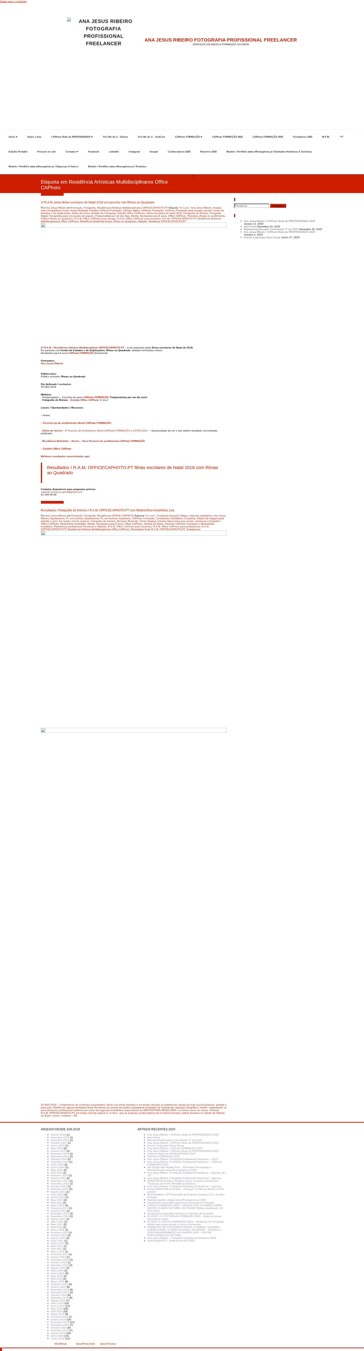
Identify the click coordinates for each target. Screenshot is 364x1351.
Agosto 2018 (58, 1333)
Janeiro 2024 (58, 1178)
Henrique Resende (127, 521)
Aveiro (65, 210)
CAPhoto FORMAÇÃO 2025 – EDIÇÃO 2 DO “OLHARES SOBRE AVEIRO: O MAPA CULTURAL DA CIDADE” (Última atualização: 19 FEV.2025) (185, 1208)
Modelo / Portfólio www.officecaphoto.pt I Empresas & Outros (43, 166)
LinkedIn (114, 151)
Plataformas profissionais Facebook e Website (80, 526)
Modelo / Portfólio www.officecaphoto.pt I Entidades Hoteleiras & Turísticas (269, 151)
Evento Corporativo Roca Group (262, 237)
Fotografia (90, 207)
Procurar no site (46, 151)
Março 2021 (57, 1251)
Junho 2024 (58, 1167)
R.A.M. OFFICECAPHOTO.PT (179, 218)
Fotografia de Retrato (195, 213)
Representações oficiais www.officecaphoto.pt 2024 (176, 1200)
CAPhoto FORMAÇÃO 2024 (227, 137)
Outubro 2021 (59, 1235)
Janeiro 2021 (58, 1257)
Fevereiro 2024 (59, 1175)
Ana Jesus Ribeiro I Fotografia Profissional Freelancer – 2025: (182, 1159)
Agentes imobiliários (201, 515)
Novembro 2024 (60, 1156)
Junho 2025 (58, 1145)
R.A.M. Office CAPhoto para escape (95, 218)
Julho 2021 (57, 1240)
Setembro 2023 (60, 1189)
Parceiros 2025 (208, 151)
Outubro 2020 (59, 1262)
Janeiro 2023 (58, 1210)
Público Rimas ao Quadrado (57, 218)
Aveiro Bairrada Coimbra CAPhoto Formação (96, 210)
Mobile (134, 215)
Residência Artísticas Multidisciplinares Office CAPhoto (99, 529)
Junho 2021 (58, 1243)
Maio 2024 (57, 1170)
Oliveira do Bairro (153, 523)
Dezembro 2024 (60, 1153)
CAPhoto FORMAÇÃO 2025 (268, 137)
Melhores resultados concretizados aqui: (65, 456)
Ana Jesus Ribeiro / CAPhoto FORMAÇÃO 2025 (175, 1148)
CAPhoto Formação (152, 210)
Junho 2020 (58, 1273)
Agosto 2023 (58, 1191)
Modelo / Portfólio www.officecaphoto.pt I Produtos (117, 166)
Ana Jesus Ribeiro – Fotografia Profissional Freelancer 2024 (181, 1238)
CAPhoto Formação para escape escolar (188, 210)
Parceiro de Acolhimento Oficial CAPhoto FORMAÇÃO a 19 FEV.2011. (108, 430)
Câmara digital (131, 210)
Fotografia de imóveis (103, 521)
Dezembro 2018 (60, 1322)
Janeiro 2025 (58, 1151)
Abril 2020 (56, 1278)
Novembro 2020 (60, 1259)
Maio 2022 (57, 1224)
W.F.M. (326, 137)
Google (154, 151)
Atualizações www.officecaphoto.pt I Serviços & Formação (180, 1213)
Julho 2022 (57, 1221)
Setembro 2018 (60, 1330)
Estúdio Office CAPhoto (131, 213)
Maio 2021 (57, 1246)
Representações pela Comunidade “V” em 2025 (271, 229)
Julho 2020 (57, 1270)
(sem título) (250, 226)
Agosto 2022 (58, 1219)
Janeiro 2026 (58, 1134)
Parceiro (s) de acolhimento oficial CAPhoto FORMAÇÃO (77, 423)
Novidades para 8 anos (153, 215)
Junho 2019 (58, 1306)
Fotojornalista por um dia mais (112, 215)
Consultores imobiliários (169, 518)
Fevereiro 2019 (59, 1316)
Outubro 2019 (59, 1295)
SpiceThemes (107, 1343)
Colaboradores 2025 (179, 151)
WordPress (60, 1343)
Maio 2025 (57, 1148)
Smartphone (193, 529)
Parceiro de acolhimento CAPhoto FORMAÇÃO (117, 441)
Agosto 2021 (58, 1238)
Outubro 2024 (59, 1159)
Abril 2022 (56, 1227)
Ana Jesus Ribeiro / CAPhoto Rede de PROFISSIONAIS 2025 (279, 232)
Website (142, 221)
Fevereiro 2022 (59, 1232)
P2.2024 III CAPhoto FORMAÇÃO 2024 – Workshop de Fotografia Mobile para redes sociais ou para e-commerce (185, 1223)
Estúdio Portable (18, 151)
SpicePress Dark (85, 1343)
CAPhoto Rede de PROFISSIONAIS (70, 137)
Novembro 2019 (60, 1292)
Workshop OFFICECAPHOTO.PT (167, 221)
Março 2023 (57, 1205)
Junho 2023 (58, 1197)
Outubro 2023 (59, 1186)
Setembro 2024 (60, 1161)
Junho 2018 (58, 1338)
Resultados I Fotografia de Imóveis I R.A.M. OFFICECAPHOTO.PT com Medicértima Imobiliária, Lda (107, 510)
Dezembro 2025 (60, 1137)
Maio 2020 (57, 1276)
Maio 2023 (57, 1200)
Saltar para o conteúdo (13, 1)
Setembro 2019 (60, 1297)
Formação (76, 207)
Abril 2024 (56, 1172)
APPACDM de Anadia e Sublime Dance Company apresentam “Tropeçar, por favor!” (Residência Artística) (182, 1182)
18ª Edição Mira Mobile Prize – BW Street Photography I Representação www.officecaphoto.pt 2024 (179, 1168)
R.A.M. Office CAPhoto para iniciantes (139, 218)
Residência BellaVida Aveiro (96, 221)
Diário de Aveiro (81, 213)
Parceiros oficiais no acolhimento (206, 215)
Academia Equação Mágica (172, 515)
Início (12, 137)
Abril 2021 (56, 1248)
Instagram (134, 151)
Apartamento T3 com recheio (101, 518)
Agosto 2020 (58, 1267)
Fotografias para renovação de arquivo (71, 215)
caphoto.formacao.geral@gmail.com (61, 492)
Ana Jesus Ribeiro (55, 207)
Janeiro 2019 (58, 1319)
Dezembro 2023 (60, 1180)
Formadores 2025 (302, 137)
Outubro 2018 (59, 1327)
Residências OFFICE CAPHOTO (115, 515)
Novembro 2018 (60, 1325)
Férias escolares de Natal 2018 (164, 213)
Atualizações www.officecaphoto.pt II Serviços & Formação (180, 1202)
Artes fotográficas (51, 210)
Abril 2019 (56, 1311)
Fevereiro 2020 (59, 1284)
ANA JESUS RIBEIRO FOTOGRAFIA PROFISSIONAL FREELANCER (221, 40)
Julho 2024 (57, 1164)
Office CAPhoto (177, 215)
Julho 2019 (57, 1303)
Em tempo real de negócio (74, 521)
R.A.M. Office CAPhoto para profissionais (176, 526)
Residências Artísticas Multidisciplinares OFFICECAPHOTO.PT (132, 207)
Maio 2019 (57, 1308)
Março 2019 (57, 1314)
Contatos (71, 151)
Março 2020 (57, 1281)
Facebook (93, 151)
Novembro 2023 (60, 1183)
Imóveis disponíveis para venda (175, 521)
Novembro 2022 (60, 1216)
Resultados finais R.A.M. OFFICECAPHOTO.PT (158, 529)
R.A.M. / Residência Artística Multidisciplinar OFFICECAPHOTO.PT (84, 347)
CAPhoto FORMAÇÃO (187, 137)
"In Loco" (184, 207)
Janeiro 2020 (58, 1287)
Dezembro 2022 (60, 1213)
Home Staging (148, 521)
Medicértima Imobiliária (73, 523)
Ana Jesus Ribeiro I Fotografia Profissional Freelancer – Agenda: (184, 1178)
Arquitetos (124, 518)
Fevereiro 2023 (59, 1208)
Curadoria (189, 518)
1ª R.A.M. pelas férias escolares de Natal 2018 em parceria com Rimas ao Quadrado (244, 178)
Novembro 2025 (60, 1140)
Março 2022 (57, 1229)
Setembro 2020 (60, 1265)
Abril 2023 (56, 1202)
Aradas (217, 207)
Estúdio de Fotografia (103, 213)
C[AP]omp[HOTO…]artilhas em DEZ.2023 (171, 1240)
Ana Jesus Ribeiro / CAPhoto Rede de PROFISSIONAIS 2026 (279, 221)
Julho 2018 (57, 1335)
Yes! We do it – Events (115, 137)
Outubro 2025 (59, 1142)
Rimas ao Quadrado (124, 221)
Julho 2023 (57, 1194)
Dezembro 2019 (60, 1289)
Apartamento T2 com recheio (66, 518)
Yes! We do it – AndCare (151, 137)
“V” (342, 137)
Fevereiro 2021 (59, 1254)
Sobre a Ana (34, 137)
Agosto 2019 (58, 1300)
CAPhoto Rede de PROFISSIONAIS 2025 (171, 1153)
